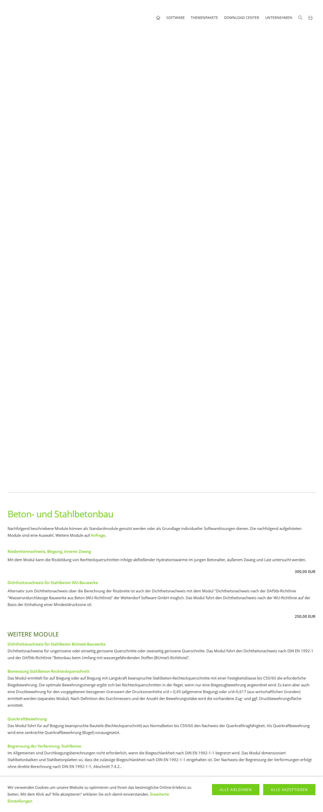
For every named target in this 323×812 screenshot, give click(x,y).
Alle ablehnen (236, 789)
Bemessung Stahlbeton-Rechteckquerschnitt (48, 671)
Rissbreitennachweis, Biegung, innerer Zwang (49, 551)
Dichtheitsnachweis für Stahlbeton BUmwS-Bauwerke (57, 644)
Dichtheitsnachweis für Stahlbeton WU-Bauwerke (53, 582)
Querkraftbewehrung (27, 718)
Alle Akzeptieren (289, 789)
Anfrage (98, 535)
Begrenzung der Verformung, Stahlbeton (45, 746)
